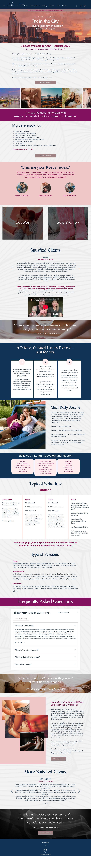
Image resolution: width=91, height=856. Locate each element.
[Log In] (80, 5)
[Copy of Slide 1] (45, 280)
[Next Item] (88, 98)
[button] (52, 6)
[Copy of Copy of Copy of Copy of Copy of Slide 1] (45, 803)
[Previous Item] (2, 98)
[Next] (79, 268)
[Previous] (12, 268)
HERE (63, 444)
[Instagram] (45, 845)
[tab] (21, 619)
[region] (22, 224)
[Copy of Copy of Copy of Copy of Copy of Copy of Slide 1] (47, 803)
